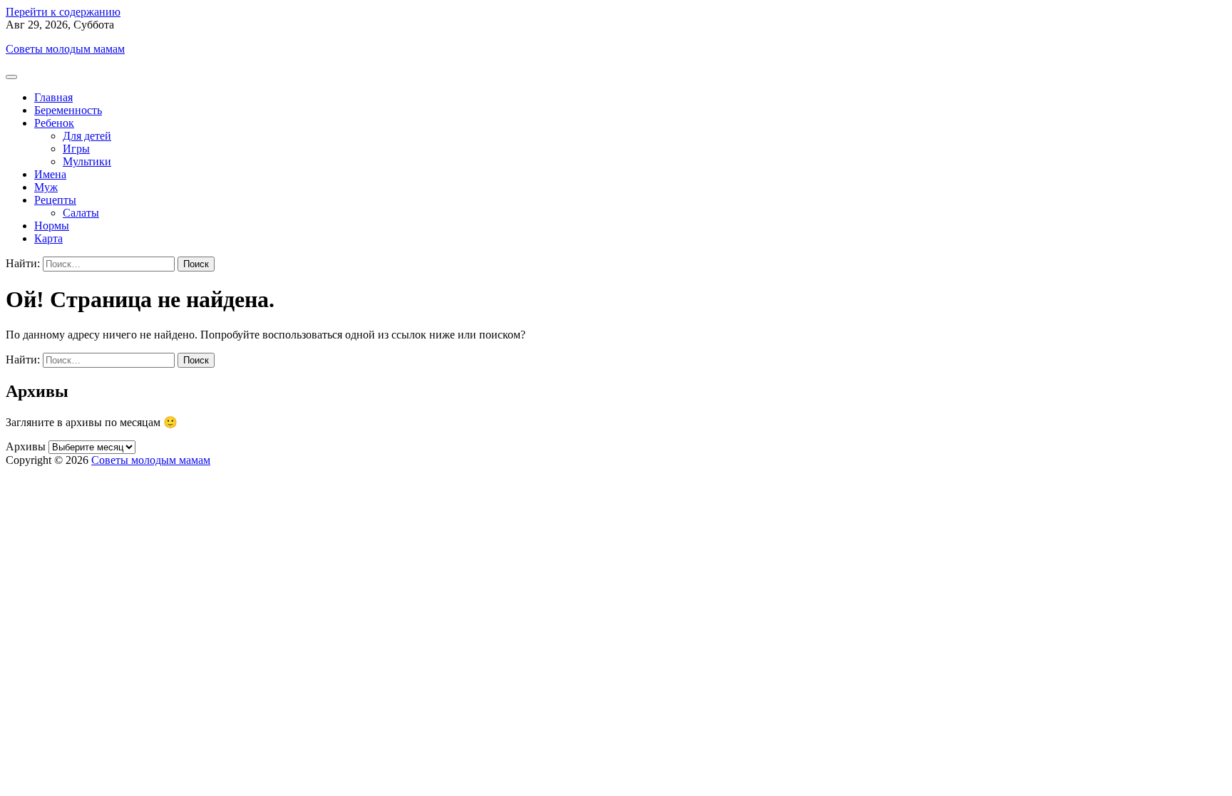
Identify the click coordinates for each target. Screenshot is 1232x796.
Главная (53, 97)
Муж (46, 187)
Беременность (68, 110)
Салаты (81, 213)
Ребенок (54, 123)
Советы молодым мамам (65, 49)
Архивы (26, 446)
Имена (50, 174)
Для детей (87, 136)
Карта (48, 238)
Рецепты (55, 200)
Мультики (87, 161)
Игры (76, 149)
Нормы (51, 225)
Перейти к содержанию (63, 12)
